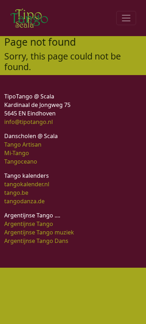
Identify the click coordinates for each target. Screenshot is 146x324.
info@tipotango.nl (28, 122)
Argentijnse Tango (28, 224)
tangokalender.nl (26, 184)
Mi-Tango (16, 153)
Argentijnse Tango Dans (36, 241)
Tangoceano (20, 161)
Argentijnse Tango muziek (39, 232)
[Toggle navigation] (126, 18)
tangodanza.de (24, 201)
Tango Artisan (22, 144)
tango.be (16, 193)
